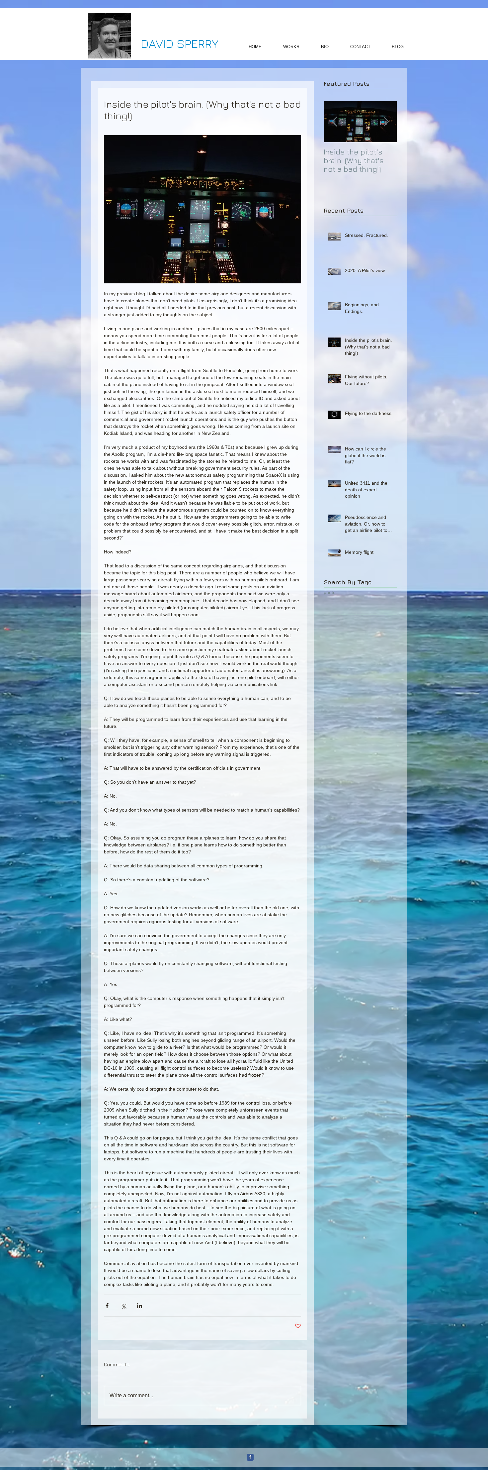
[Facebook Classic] (250, 1457)
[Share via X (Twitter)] (123, 1306)
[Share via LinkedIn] (139, 1306)
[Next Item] (386, 122)
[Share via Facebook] (107, 1306)
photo (330, 592)
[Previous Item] (334, 122)
